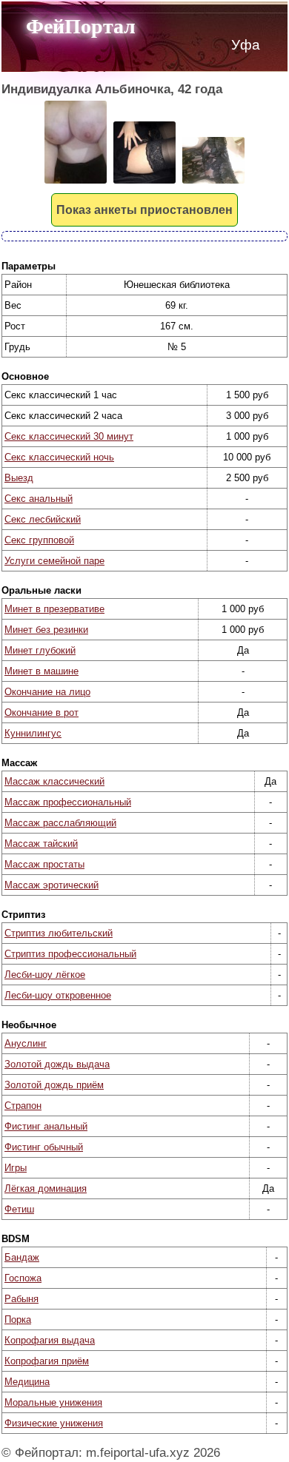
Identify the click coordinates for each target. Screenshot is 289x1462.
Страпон (22, 1105)
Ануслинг (25, 1043)
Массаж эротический (51, 885)
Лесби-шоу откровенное (57, 995)
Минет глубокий (40, 650)
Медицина (27, 1381)
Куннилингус (33, 733)
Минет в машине (41, 671)
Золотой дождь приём (54, 1084)
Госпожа (22, 1278)
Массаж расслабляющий (60, 822)
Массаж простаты (44, 864)
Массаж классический (54, 781)
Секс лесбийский (42, 519)
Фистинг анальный (45, 1126)
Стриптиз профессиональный (70, 953)
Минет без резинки (46, 629)
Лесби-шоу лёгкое (44, 974)
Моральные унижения (53, 1402)
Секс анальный (38, 498)
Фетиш (19, 1209)
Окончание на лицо (47, 691)
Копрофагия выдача (49, 1340)
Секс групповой (39, 540)
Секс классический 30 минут (68, 436)
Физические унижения (53, 1423)
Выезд (18, 477)
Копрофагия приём (46, 1361)
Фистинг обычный (43, 1147)
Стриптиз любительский (58, 933)
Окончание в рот (41, 712)
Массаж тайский (41, 843)
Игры (15, 1167)
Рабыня (21, 1298)
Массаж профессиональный (67, 802)
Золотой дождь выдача (57, 1064)
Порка (17, 1319)
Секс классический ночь (59, 457)
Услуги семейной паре (54, 560)
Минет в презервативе (54, 608)
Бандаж (21, 1257)
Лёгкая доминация (45, 1188)
